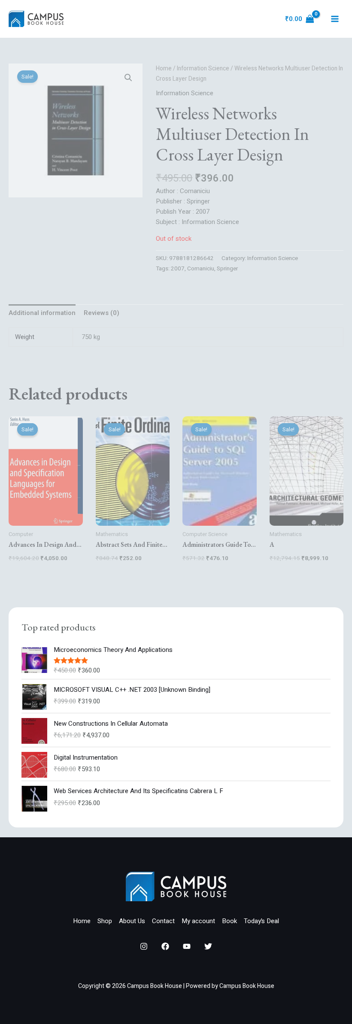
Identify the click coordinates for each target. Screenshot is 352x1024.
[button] (128, 77)
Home (164, 68)
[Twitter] (208, 946)
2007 (178, 268)
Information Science (203, 68)
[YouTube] (187, 946)
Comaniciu (200, 268)
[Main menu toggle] (334, 19)
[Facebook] (165, 946)
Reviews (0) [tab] (101, 313)
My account (198, 921)
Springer (227, 268)
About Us (132, 921)
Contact (163, 921)
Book (229, 921)
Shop (104, 921)
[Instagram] (144, 946)
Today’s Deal (261, 921)
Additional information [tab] (42, 313)
